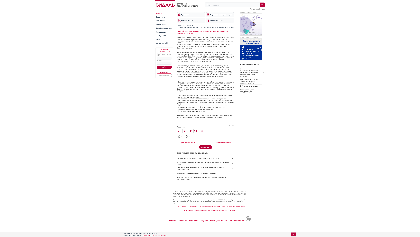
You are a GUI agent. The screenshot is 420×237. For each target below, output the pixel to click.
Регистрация (164, 72)
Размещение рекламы (219, 221)
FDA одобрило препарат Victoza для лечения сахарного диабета (249, 81)
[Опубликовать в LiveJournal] (195, 131)
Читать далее (205, 147)
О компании (160, 21)
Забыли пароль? (164, 75)
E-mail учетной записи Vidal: (164, 54)
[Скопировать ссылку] (201, 131)
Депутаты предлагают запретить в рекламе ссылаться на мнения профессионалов (200, 168)
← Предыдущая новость (187, 143)
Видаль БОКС (161, 24)
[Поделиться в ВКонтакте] (179, 131)
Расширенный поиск (257, 9)
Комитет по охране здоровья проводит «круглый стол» (196, 173)
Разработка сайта (237, 221)
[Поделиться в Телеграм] (190, 131)
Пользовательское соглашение (187, 206)
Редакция (183, 221)
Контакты (173, 221)
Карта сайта (193, 221)
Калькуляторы (161, 36)
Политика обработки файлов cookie (233, 206)
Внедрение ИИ (161, 43)
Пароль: (159, 61)
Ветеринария (160, 32)
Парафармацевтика (163, 28)
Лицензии (204, 221)
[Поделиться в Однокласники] (184, 131)
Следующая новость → (224, 143)
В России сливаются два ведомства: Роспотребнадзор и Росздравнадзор (249, 88)
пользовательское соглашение (155, 235)
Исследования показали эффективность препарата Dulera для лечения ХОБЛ (203, 163)
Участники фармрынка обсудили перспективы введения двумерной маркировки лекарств (201, 178)
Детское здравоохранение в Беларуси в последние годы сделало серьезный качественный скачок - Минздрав (249, 72)
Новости (158, 13)
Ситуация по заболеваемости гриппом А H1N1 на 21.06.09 (198, 158)
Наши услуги (160, 17)
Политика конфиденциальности (210, 206)
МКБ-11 (158, 39)
